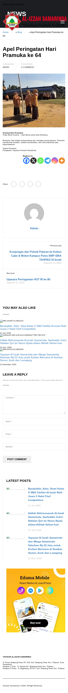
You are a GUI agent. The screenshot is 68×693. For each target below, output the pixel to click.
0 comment (27, 67)
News (6, 67)
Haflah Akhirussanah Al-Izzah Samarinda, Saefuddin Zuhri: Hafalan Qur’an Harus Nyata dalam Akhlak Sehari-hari (33, 342)
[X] (33, 160)
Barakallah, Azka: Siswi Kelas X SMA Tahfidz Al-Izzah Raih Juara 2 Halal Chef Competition (33, 327)
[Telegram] (47, 160)
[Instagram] (54, 160)
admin (34, 228)
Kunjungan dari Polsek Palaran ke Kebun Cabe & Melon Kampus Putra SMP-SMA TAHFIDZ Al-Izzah (35, 255)
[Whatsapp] (40, 160)
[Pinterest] (38, 184)
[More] (62, 160)
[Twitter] (30, 184)
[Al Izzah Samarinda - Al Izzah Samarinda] (35, 22)
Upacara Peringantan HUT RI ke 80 (28, 279)
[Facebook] (26, 160)
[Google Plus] (22, 184)
